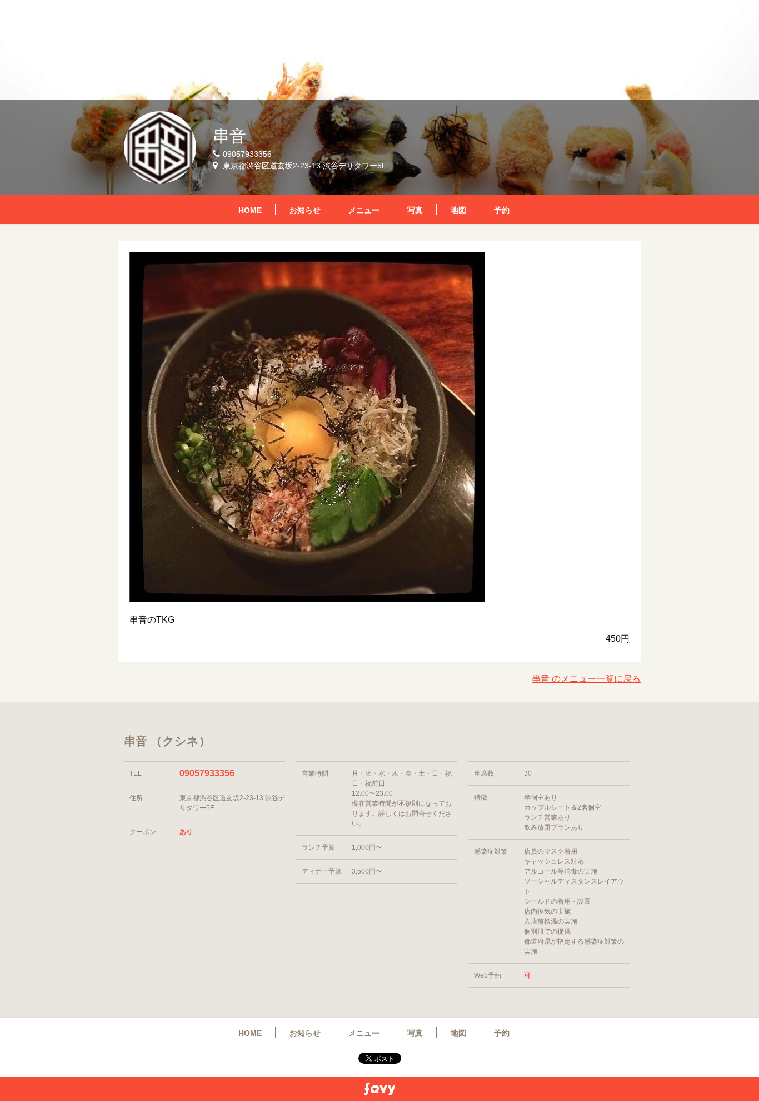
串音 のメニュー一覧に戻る (586, 678)
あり (186, 832)
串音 (229, 136)
